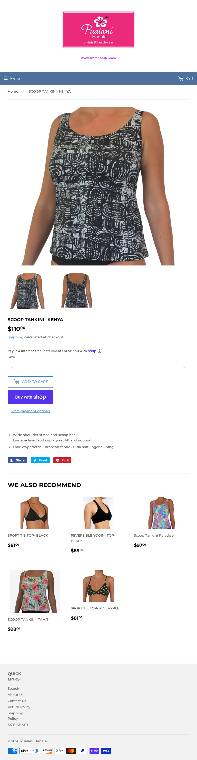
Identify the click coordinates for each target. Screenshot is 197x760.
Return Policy (19, 707)
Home (13, 91)
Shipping (15, 337)
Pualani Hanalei (34, 741)
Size (11, 357)
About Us (16, 695)
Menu (15, 78)
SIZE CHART (18, 725)
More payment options (30, 411)
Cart (189, 78)
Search (13, 688)
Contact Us (17, 701)
